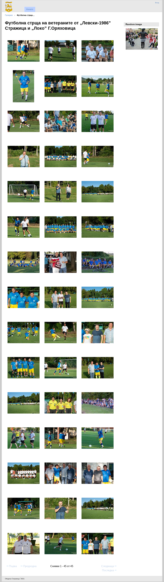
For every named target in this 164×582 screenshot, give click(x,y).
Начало (29, 9)
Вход (157, 3)
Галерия (9, 15)
